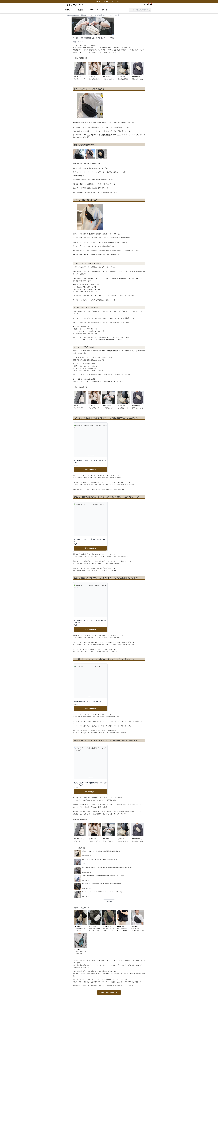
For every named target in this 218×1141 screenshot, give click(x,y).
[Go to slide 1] (87, 455)
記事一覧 (104, 10)
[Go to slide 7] (93, 455)
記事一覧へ (110, 901)
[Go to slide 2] (88, 455)
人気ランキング (94, 10)
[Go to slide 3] (89, 455)
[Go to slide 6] (92, 455)
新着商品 (67, 10)
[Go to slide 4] (90, 455)
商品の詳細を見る (90, 469)
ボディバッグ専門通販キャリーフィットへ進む (108, 993)
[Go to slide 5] (91, 455)
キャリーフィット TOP (73, 15)
